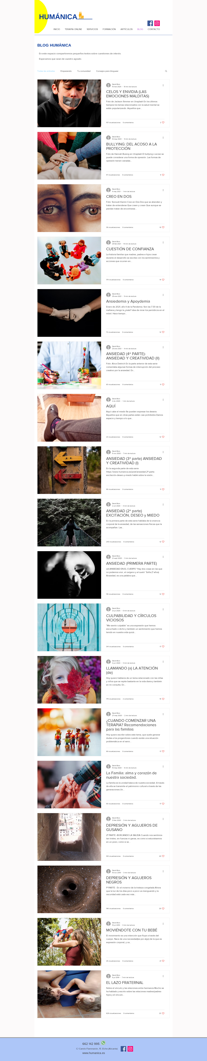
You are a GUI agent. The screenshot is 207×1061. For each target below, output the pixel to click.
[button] (166, 71)
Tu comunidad (84, 71)
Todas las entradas (46, 71)
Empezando (66, 71)
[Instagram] (157, 23)
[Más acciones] (164, 85)
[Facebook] (150, 23)
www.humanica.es (93, 1053)
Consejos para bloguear (107, 71)
